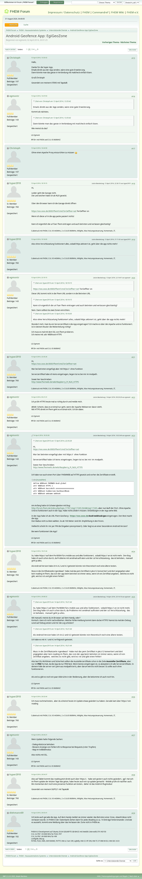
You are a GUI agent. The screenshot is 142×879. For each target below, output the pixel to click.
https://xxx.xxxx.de (79, 516)
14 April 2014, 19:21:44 (39, 551)
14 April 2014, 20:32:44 (39, 696)
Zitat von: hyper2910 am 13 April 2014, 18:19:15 (53, 283)
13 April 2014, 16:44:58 (39, 148)
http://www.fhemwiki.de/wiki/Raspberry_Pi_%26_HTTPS (55, 382)
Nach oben (9, 849)
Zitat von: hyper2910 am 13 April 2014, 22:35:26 (53, 441)
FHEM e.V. (133, 12)
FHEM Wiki (117, 12)
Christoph (14, 57)
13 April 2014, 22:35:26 (39, 357)
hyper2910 (15, 183)
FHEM (86, 12)
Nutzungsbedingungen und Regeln (115, 876)
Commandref (100, 12)
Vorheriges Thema (110, 42)
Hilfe (98, 876)
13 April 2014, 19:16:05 (39, 239)
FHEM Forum (20, 11)
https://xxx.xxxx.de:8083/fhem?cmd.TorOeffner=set (53, 211)
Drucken (132, 50)
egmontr (14, 95)
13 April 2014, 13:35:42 (39, 58)
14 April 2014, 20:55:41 (39, 813)
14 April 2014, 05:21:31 (39, 397)
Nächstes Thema (128, 42)
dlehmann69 (16, 812)
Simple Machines (21, 876)
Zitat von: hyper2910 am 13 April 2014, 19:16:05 (53, 314)
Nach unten (10, 50)
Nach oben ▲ (134, 876)
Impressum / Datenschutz (64, 12)
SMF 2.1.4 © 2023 (9, 876)
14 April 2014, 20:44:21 (39, 735)
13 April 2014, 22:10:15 (39, 277)
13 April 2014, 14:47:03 (39, 96)
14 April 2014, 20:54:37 (39, 774)
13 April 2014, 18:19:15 (39, 183)
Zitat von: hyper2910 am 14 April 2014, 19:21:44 (53, 602)
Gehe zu (99, 860)
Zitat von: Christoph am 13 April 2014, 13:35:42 (53, 101)
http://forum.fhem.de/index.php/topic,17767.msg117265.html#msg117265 (64, 508)
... (36, 49)
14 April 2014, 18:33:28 (41, 435)
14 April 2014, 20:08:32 (39, 596)
